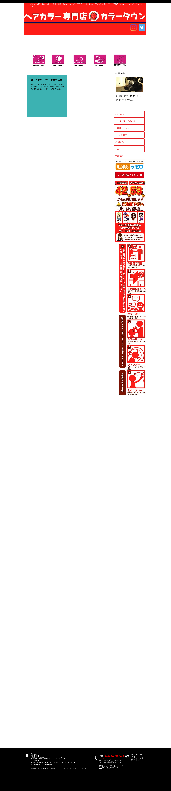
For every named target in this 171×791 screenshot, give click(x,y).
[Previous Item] (119, 84)
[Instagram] (133, 27)
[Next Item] (139, 84)
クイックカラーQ (109, 766)
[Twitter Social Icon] (142, 27)
